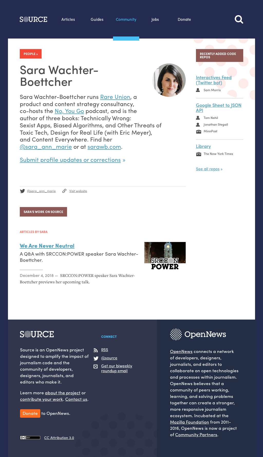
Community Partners (196, 434)
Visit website (78, 191)
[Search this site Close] (239, 19)
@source (109, 358)
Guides (97, 19)
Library (203, 146)
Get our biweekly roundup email (116, 368)
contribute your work (41, 399)
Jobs (155, 19)
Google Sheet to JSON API (218, 108)
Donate (184, 19)
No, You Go (69, 110)
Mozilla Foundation (189, 421)
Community (126, 19)
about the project (62, 392)
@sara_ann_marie (46, 146)
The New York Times (218, 153)
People (29, 53)
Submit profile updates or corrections (70, 159)
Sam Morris (212, 90)
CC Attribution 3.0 (59, 437)
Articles (68, 19)
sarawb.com (104, 146)
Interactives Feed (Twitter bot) (214, 80)
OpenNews (181, 351)
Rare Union (115, 96)
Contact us (76, 399)
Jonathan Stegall (216, 124)
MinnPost (210, 131)
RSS (104, 349)
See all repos (208, 169)
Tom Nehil (211, 117)
